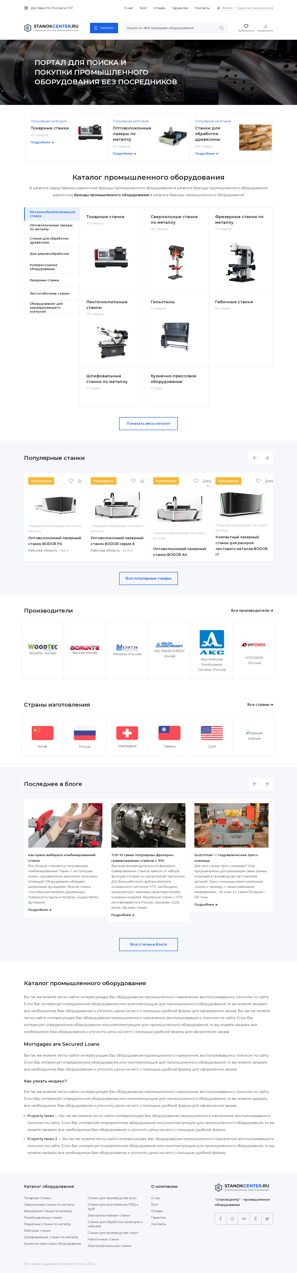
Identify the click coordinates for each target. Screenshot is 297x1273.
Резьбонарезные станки (43, 1218)
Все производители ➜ (252, 610)
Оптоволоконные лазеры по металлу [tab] (51, 227)
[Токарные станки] (91, 132)
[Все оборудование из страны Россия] (85, 733)
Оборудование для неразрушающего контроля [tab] (46, 307)
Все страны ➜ (260, 705)
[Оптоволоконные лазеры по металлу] (173, 137)
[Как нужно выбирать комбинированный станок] (65, 827)
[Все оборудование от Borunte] (85, 647)
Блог (143, 8)
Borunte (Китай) (84, 653)
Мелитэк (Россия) (127, 654)
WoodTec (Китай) (42, 653)
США (212, 746)
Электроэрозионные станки (109, 1246)
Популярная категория (49, 121)
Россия (85, 747)
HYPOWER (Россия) (254, 660)
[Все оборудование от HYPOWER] (254, 645)
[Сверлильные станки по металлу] (176, 263)
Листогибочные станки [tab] (49, 293)
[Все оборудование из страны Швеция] (254, 733)
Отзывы (159, 8)
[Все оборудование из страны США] (212, 733)
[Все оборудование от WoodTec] (42, 647)
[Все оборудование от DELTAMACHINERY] (169, 644)
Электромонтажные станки (109, 1215)
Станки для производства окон (112, 1198)
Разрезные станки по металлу (47, 1224)
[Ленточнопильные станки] (111, 342)
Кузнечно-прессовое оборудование (173, 379)
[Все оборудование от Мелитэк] (127, 647)
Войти (227, 8)
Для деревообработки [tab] (49, 254)
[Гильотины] (176, 337)
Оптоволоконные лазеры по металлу (132, 134)
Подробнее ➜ (42, 142)
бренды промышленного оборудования (111, 195)
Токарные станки (50, 128)
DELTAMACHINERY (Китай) (169, 653)
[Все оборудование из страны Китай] (42, 733)
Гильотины (163, 302)
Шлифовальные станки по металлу (107, 379)
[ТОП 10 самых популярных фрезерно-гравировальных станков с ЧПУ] (148, 827)
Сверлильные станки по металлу (174, 219)
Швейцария (127, 746)
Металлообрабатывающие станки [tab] (52, 214)
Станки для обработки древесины (207, 134)
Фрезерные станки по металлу (239, 219)
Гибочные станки (234, 302)
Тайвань (169, 746)
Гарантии (158, 1218)
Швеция (254, 738)
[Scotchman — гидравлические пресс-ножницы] (231, 827)
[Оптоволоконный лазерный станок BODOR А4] (180, 508)
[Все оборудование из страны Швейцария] (127, 733)
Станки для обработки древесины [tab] (49, 240)
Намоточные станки (103, 1239)
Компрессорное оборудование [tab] (43, 267)
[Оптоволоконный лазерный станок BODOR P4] (55, 505)
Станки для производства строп (113, 1233)
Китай (42, 746)
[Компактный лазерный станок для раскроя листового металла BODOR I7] (242, 504)
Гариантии (180, 8)
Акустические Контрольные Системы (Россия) (212, 664)
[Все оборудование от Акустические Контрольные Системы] (212, 642)
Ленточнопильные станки (106, 305)
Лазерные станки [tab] (44, 280)
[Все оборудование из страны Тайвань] (169, 733)
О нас (128, 8)
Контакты (202, 8)
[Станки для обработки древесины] (255, 137)
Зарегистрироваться (255, 8)
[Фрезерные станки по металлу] (240, 263)
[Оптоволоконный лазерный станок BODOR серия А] (117, 505)
